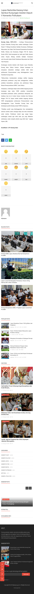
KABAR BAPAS (5, 467)
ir (10, 334)
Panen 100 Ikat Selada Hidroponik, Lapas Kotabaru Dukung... (20, 331)
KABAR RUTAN (5, 464)
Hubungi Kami (17, 588)
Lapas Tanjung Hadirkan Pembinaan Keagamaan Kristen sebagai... (21, 562)
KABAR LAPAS (5, 18)
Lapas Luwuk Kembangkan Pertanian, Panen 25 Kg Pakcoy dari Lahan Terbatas (15, 281)
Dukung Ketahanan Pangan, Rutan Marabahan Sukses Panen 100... (19, 346)
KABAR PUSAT (5, 455)
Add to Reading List (25, 18)
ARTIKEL (3, 473)
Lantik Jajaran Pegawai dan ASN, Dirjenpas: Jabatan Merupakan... (15, 440)
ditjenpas (4, 218)
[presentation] (27, 488)
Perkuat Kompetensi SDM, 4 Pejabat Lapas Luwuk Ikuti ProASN (16, 308)
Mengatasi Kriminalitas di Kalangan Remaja (21, 338)
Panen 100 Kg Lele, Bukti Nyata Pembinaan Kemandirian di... (21, 354)
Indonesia (5, 580)
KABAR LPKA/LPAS (6, 476)
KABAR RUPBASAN (6, 470)
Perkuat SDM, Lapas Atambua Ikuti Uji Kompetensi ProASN (15, 254)
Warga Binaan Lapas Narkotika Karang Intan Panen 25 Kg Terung (20, 548)
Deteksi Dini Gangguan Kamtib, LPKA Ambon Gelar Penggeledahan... (20, 555)
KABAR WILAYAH (6, 458)
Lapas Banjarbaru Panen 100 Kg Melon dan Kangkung (21, 324)
